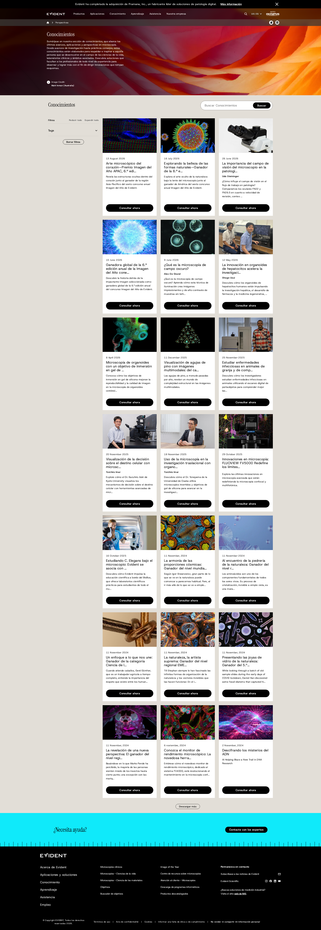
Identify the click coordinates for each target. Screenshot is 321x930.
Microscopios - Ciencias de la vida (118, 873)
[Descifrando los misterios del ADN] (246, 722)
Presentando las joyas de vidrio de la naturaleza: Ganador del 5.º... (242, 661)
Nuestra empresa (176, 13)
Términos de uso (102, 921)
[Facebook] (270, 881)
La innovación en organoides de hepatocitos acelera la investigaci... (244, 269)
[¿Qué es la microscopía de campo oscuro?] (188, 237)
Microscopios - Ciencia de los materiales (121, 880)
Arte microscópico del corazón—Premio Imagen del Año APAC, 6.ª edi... (128, 167)
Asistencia (155, 13)
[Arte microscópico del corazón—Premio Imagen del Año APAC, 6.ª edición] (130, 135)
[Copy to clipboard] (271, 23)
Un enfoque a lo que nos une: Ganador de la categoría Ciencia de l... (129, 661)
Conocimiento (118, 13)
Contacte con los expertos (246, 829)
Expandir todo (92, 120)
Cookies (148, 921)
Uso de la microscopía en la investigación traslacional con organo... (187, 463)
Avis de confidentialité (127, 921)
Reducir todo (75, 120)
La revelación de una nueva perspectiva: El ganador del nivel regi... (127, 754)
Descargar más (187, 806)
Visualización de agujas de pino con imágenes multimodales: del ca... (184, 366)
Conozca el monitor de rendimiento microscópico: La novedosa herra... (187, 754)
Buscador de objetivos (111, 893)
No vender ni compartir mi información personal (235, 921)
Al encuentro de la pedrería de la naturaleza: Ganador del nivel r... (245, 564)
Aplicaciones (97, 13)
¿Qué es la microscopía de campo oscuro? (185, 267)
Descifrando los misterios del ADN (245, 752)
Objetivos (105, 886)
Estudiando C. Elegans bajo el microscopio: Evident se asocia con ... (129, 564)
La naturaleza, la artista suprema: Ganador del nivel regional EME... (185, 661)
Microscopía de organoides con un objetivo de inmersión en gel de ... (129, 366)
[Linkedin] (275, 881)
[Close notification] (277, 4)
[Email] (279, 874)
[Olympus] (273, 14)
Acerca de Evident (53, 867)
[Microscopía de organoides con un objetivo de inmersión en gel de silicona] (130, 335)
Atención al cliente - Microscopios (177, 880)
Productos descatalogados (174, 893)
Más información (231, 4)
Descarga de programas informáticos (179, 886)
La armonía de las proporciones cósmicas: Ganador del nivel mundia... (185, 564)
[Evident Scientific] (56, 14)
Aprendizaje (137, 13)
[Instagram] (266, 881)
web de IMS (240, 893)
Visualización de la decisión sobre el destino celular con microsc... (128, 463)
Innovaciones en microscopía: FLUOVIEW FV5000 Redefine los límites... (245, 463)
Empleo (45, 905)
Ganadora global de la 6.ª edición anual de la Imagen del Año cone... (127, 269)
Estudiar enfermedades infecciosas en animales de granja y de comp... (243, 366)
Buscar (261, 105)
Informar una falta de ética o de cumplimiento (181, 921)
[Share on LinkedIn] (277, 23)
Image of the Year (169, 866)
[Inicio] (47, 22)
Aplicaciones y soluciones (58, 875)
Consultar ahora (129, 208)
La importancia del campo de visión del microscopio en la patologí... (245, 167)
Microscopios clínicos (111, 866)
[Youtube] (279, 881)
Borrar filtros (73, 141)
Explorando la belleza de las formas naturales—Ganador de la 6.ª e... (186, 167)
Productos (79, 13)
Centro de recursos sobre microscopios (180, 873)
